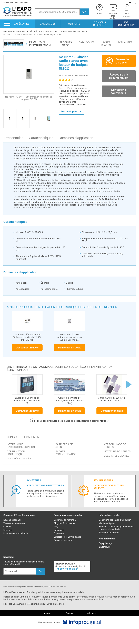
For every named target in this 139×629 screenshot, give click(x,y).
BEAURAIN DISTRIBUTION (40, 43)
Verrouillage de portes (115, 445)
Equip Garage (105, 543)
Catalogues (59, 537)
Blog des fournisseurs (64, 523)
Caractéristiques (41, 138)
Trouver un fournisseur (14, 523)
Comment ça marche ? (65, 520)
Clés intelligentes (116, 455)
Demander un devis (27, 347)
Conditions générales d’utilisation (115, 520)
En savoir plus (69, 111)
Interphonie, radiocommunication (21, 445)
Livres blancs (74, 537)
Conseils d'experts (63, 540)
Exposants (59, 533)
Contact (7, 526)
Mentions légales (107, 523)
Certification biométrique (16, 452)
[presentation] (128, 384)
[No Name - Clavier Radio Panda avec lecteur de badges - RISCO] (28, 74)
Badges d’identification (65, 452)
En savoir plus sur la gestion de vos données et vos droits (116, 527)
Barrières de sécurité (64, 445)
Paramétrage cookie (108, 532)
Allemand (91, 613)
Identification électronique (74, 75)
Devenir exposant (12, 520)
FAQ (56, 526)
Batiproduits (105, 547)
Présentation (13, 138)
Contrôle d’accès (19, 458)
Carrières (7, 530)
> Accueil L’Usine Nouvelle (15, 3)
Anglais (69, 613)
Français (47, 613)
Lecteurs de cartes (117, 451)
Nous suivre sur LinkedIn (15, 533)
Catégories (59, 530)
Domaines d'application (76, 138)
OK (84, 11)
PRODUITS (65, 43)
